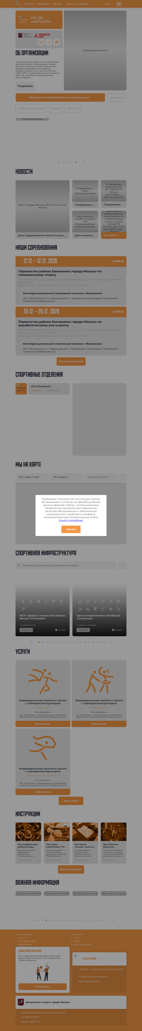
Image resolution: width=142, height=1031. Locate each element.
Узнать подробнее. (71, 520)
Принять (71, 529)
